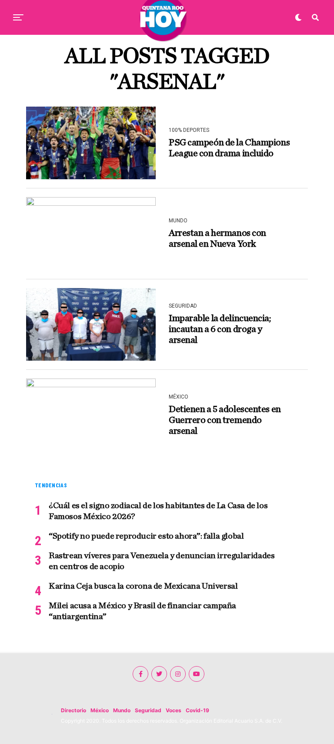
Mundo (121, 710)
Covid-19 (197, 710)
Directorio (73, 710)
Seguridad (148, 710)
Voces (173, 710)
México (99, 710)
